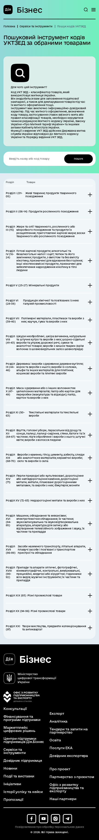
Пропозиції (13, 799)
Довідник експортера (69, 755)
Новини (10, 768)
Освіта (55, 740)
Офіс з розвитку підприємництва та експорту (67, 788)
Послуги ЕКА (61, 748)
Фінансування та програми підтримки (22, 718)
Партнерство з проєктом (72, 777)
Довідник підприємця (22, 760)
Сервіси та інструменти (14, 751)
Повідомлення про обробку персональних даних (49, 826)
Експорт (57, 713)
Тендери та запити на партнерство (69, 731)
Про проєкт (60, 769)
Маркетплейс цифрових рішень (19, 729)
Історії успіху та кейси (23, 791)
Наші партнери (63, 799)
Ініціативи (12, 784)
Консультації (14, 708)
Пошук (78, 159)
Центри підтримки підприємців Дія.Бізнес (23, 740)
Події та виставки (18, 776)
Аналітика (58, 721)
